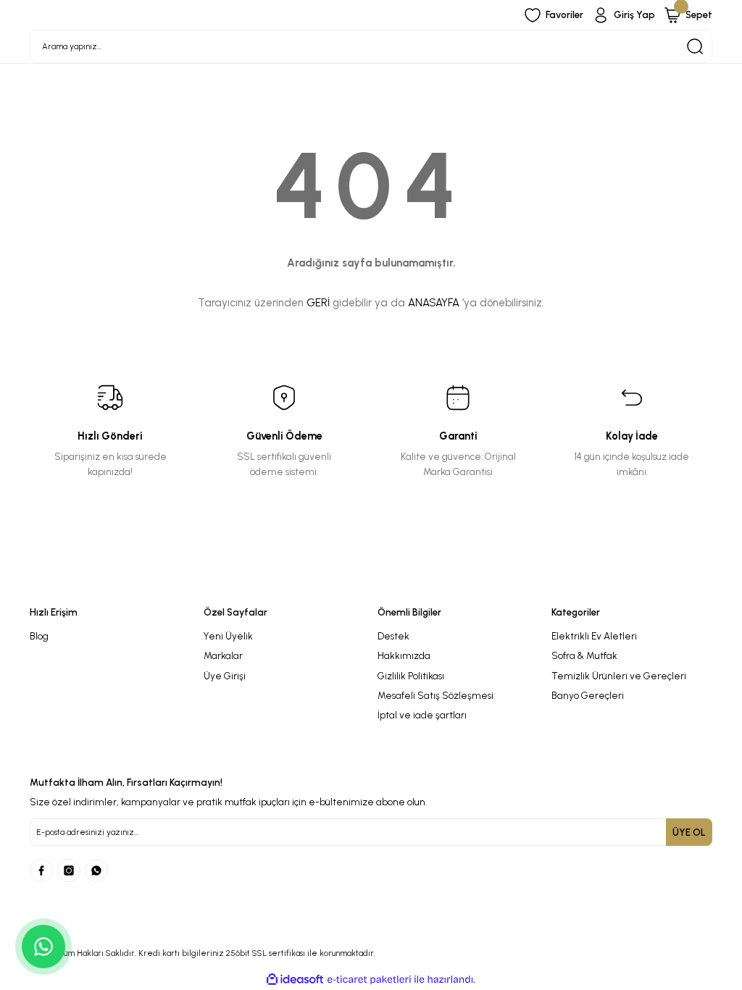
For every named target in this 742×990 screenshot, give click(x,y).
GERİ (318, 302)
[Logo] (371, 585)
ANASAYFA (433, 302)
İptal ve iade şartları (422, 715)
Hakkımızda (404, 655)
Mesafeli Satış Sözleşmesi (435, 695)
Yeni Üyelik (228, 636)
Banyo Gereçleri (587, 695)
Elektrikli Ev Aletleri (594, 636)
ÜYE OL (689, 832)
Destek (393, 636)
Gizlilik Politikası (411, 675)
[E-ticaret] (369, 979)
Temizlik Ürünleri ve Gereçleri (618, 675)
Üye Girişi (225, 675)
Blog (39, 636)
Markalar (223, 655)
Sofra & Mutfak (584, 655)
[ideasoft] (295, 979)
